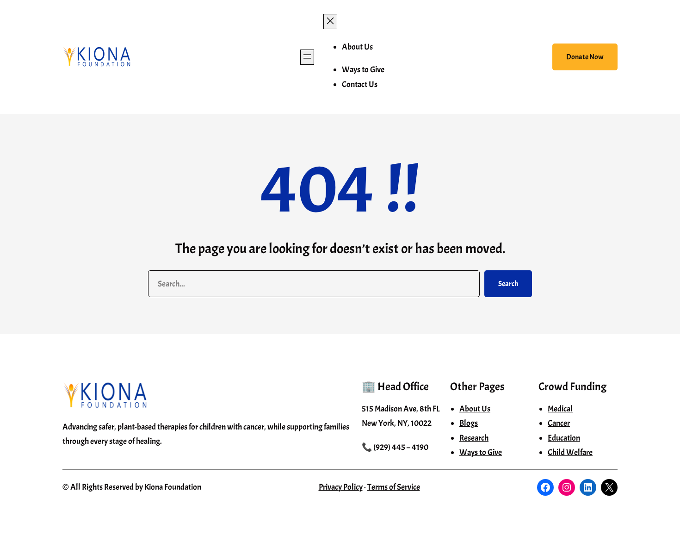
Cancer (559, 423)
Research (473, 438)
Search (508, 283)
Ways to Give (480, 452)
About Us (474, 409)
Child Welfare (570, 452)
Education (564, 438)
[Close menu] (330, 21)
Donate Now (585, 57)
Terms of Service (393, 487)
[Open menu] (307, 57)
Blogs (468, 423)
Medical (560, 409)
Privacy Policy (341, 487)
